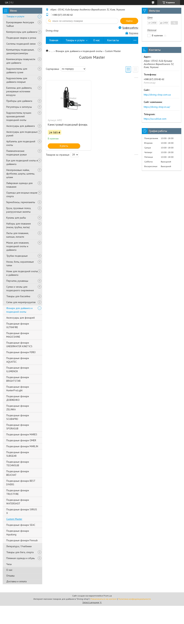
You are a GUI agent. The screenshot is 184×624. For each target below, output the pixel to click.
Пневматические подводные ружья (16, 152)
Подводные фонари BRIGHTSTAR (17, 379)
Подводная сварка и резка (21, 37)
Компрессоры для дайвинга (21, 31)
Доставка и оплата (16, 581)
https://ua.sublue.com (155, 118)
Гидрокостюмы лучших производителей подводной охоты (18, 116)
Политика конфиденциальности (134, 599)
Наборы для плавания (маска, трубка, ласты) (18, 225)
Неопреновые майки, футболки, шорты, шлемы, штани (20, 173)
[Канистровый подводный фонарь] (68, 98)
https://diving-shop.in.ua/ (157, 106)
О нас (9, 569)
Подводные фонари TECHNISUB (17, 463)
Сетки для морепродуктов (21, 302)
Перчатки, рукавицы (17, 280)
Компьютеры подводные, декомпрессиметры (20, 51)
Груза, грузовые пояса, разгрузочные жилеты (18, 210)
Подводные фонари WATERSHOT (17, 501)
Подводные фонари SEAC (20, 525)
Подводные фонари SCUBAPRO (17, 417)
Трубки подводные (17, 255)
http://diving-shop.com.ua (157, 94)
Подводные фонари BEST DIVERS (20, 482)
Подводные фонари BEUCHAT (17, 473)
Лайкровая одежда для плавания (19, 184)
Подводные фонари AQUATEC (17, 360)
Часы (9, 564)
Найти (129, 21)
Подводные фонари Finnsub (22, 540)
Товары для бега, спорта (20, 552)
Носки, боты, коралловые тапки (20, 263)
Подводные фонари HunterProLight (17, 388)
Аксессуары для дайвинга (20, 126)
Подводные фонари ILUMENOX (17, 369)
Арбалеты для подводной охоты (20, 143)
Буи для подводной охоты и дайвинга (22, 162)
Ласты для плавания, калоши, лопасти (17, 235)
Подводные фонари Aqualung (17, 532)
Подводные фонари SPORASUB (17, 426)
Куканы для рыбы (16, 217)
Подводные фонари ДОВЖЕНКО (17, 398)
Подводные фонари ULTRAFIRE (17, 325)
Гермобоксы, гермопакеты (20, 202)
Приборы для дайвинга (19, 101)
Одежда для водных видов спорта (21, 194)
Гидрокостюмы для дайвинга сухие (16, 70)
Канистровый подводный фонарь (68, 124)
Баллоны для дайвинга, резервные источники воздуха (19, 91)
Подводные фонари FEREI (21, 352)
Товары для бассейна (18, 296)
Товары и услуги (15, 16)
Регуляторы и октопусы (19, 106)
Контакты (113, 40)
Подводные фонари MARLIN (22, 446)
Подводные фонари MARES (21, 434)
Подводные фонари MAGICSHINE (17, 335)
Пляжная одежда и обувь (20, 558)
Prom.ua (108, 595)
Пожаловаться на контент (104, 599)
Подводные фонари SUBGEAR (17, 454)
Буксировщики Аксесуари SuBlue (20, 24)
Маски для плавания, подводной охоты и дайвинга (17, 246)
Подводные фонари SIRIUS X (21, 511)
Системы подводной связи (21, 43)
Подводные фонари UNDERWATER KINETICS (19, 344)
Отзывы (10, 575)
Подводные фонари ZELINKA (17, 407)
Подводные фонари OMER (21, 440)
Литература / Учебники (19, 546)
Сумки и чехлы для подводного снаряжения (20, 288)
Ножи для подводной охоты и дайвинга (22, 273)
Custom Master (14, 519)
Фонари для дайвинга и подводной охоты (19, 310)
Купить (64, 146)
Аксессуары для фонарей (20, 317)
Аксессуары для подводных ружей (21, 133)
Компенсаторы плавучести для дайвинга (20, 61)
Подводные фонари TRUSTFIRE (17, 492)
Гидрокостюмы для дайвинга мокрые (16, 80)
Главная (53, 40)
